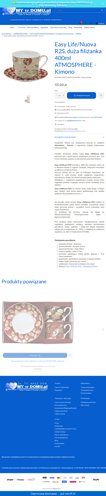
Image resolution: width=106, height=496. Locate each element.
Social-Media (59, 443)
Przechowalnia (86, 393)
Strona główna (6, 34)
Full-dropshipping (61, 438)
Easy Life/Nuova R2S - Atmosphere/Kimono (82, 266)
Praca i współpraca (61, 435)
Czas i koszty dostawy (63, 402)
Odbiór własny (60, 414)
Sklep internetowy (50, 488)
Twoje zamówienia (87, 387)
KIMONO (78, 34)
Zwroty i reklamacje (62, 387)
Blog (56, 440)
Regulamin (58, 390)
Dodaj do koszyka (83, 95)
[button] (102, 10)
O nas (57, 423)
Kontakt (57, 446)
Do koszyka (33, 355)
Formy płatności (60, 405)
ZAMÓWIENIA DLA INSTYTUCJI (65, 429)
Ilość (56, 90)
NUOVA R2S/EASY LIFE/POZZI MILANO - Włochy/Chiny (73, 77)
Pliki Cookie (85, 405)
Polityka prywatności (88, 402)
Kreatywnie (59, 426)
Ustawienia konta (87, 390)
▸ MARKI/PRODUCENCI (20, 34)
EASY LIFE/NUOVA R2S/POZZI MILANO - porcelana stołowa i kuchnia (51, 34)
